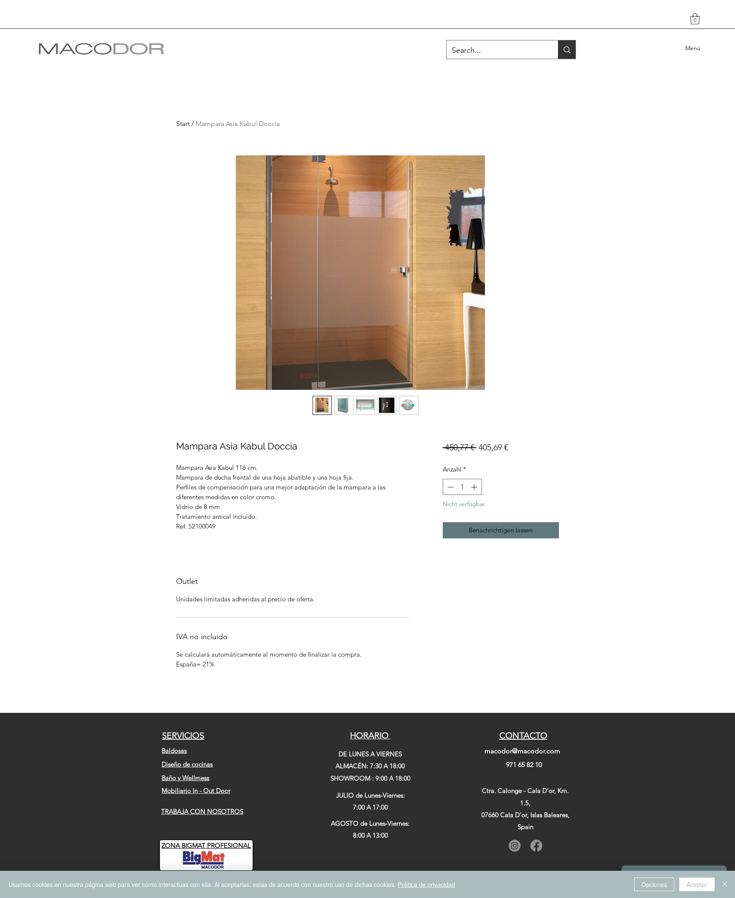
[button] (695, 18)
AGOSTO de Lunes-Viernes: (370, 823)
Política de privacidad (426, 884)
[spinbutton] (462, 487)
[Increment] (475, 487)
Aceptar (697, 884)
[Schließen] (725, 884)
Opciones (654, 884)
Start (183, 124)
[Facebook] (536, 846)
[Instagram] (515, 846)
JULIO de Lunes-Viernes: (370, 795)
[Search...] (566, 49)
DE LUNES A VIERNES (370, 754)
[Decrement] (450, 487)
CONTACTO (523, 735)
